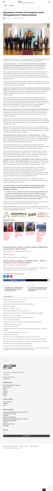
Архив (4, 405)
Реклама (5, 395)
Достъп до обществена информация (10, 446)
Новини (8, 9)
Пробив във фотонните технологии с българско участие (15, 299)
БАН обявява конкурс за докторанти (10, 334)
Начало (4, 9)
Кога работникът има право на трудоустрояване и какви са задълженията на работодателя (22, 321)
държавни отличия (43, 268)
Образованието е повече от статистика (11, 308)
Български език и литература (10, 413)
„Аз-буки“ (9, 18)
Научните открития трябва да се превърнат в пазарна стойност (16, 310)
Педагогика (5, 415)
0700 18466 (11, 254)
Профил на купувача (34, 446)
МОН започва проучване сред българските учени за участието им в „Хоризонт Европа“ (21, 336)
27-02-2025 (15, 18)
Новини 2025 (13, 9)
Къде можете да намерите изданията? (12, 385)
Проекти (5, 393)
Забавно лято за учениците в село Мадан (12, 315)
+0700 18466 (6, 374)
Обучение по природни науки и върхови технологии (15, 418)
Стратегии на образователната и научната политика (15, 412)
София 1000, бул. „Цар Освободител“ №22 (17, 265)
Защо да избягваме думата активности (11, 319)
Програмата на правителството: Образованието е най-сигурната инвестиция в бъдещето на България (25, 341)
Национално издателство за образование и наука (26, 2)
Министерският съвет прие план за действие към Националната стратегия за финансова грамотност (24, 339)
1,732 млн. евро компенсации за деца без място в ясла (15, 332)
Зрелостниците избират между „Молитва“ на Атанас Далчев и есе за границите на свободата (23, 313)
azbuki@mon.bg (24, 257)
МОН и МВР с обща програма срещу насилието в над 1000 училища (18, 343)
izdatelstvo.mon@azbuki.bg (13, 257)
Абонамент (5, 391)
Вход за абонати (7, 386)
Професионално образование (10, 420)
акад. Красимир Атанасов (22, 268)
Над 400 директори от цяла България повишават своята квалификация (18, 304)
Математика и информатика (9, 417)
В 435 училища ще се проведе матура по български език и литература (18, 317)
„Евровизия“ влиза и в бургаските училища (12, 324)
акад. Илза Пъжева (11, 268)
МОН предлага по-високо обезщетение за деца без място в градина (17, 345)
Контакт (5, 390)
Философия (6, 425)
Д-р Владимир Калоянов (33, 268)
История (5, 422)
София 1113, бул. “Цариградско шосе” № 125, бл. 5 (18, 251)
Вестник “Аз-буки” (7, 401)
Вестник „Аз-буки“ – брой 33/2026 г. (10, 326)
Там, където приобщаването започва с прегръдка (13, 301)
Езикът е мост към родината (9, 306)
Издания (11, 5)
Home (5, 5)
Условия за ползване (24, 446)
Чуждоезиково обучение (9, 423)
